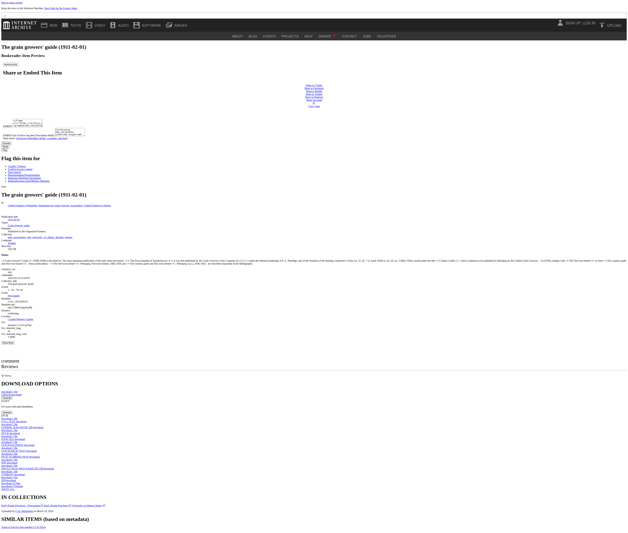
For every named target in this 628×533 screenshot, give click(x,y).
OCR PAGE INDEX (17, 445)
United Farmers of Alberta (97, 205)
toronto (68, 237)
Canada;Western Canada (20, 319)
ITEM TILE (13, 439)
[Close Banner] (5, 16)
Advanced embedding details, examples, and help (41, 138)
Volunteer (386, 36)
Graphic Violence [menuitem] (17, 166)
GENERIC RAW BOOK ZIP (22, 427)
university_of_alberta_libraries (48, 237)
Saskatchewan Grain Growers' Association (60, 205)
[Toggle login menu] (560, 23)
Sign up (573, 22)
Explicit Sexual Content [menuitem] (20, 169)
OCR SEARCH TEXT (19, 451)
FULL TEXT (13, 421)
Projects (290, 36)
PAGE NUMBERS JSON (20, 456)
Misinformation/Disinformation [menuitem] (24, 175)
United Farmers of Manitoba (22, 205)
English (12, 243)
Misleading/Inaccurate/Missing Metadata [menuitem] (29, 181)
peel (29, 237)
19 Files (10, 483)
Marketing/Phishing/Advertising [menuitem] (24, 178)
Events (269, 36)
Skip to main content (12, 2)
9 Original (12, 486)
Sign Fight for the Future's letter (60, 8)
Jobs (367, 36)
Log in (589, 22)
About (237, 36)
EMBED (7, 126)
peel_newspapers (17, 237)
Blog (253, 36)
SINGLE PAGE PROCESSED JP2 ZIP (27, 468)
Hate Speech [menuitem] (14, 172)
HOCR (10, 433)
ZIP (8, 480)
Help (308, 36)
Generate (7, 398)
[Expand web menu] (49, 25)
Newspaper (14, 295)
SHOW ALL (8, 489)
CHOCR (11, 394)
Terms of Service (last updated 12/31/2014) (23, 527)
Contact (349, 36)
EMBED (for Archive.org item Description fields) (28, 135)
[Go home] (20, 25)
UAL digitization (24, 511)
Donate (324, 36)
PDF (9, 462)
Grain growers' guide (19, 225)
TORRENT (13, 474)
